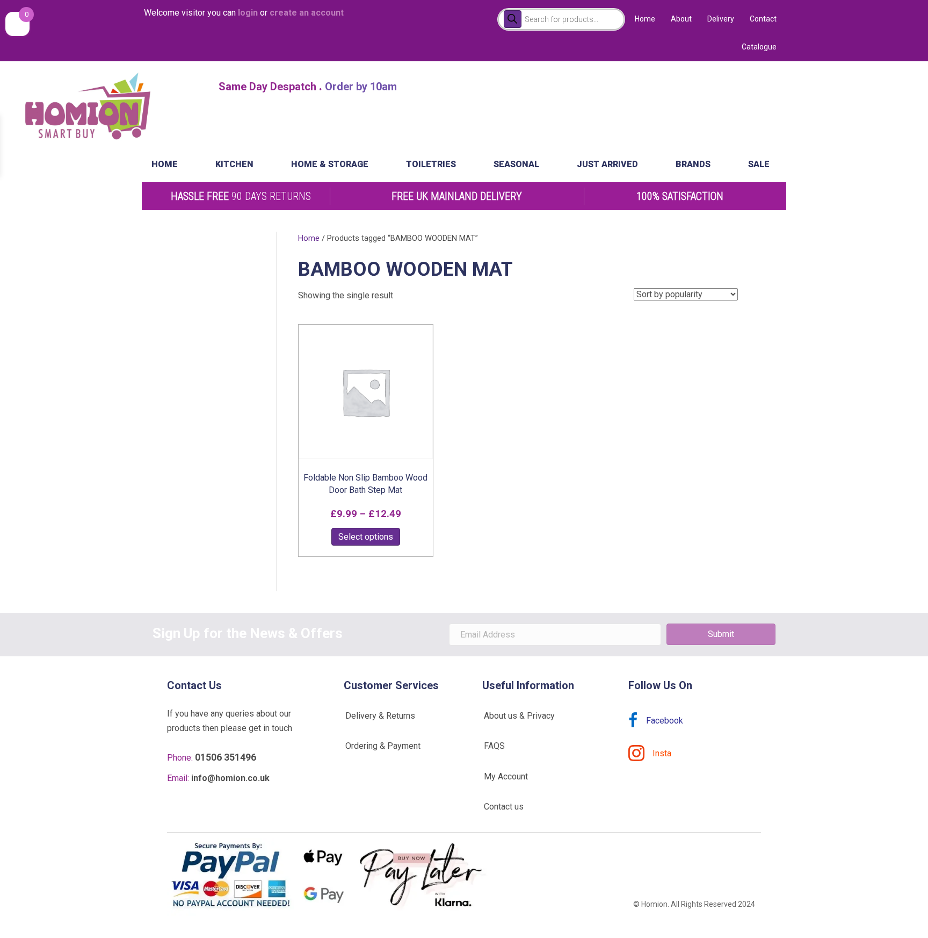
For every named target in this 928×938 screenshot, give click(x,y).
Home (645, 19)
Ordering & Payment (383, 746)
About (681, 19)
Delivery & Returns (380, 716)
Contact (763, 19)
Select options (365, 537)
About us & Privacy (519, 716)
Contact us (504, 806)
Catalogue (759, 46)
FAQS (494, 746)
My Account (506, 776)
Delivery (720, 19)
